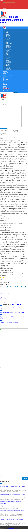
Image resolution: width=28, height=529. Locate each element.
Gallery (4, 5)
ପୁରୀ (7, 53)
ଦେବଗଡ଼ (8, 47)
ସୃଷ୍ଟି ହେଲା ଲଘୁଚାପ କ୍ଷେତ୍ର (5, 297)
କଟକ (7, 31)
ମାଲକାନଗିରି (9, 62)
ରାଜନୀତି (4, 73)
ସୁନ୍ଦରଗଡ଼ (8, 68)
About (4, 4)
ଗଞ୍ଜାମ (7, 42)
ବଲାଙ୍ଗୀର (8, 56)
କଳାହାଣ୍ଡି (8, 34)
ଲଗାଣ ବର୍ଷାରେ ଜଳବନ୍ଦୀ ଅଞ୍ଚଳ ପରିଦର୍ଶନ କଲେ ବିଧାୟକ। (12, 510)
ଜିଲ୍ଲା (4, 28)
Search (1, 476)
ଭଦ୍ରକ (7, 60)
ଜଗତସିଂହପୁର (9, 43)
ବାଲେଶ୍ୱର (8, 57)
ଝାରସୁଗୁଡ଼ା (8, 45)
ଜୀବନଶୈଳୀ (5, 79)
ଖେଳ (4, 80)
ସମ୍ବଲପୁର (8, 67)
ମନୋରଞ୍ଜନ (5, 82)
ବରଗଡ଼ (7, 54)
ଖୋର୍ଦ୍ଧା (7, 39)
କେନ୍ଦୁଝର (8, 35)
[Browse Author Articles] (3, 292)
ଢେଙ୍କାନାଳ (8, 46)
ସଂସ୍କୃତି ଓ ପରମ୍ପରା (7, 75)
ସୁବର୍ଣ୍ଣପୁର (8, 69)
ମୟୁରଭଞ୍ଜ (8, 61)
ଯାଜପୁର (7, 64)
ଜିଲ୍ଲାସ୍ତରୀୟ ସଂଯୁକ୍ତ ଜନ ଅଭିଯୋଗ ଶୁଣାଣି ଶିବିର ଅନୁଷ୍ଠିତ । (13, 494)
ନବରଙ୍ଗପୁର (9, 49)
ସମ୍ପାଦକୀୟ (5, 87)
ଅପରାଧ (4, 86)
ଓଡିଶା (4, 27)
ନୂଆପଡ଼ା (8, 51)
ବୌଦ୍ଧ (7, 58)
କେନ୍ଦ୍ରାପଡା (9, 36)
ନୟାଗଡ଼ (7, 50)
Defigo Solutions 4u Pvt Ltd (12, 528)
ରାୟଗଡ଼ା (8, 65)
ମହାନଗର (5, 71)
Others (4, 8)
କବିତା (4, 83)
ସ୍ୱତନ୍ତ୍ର (5, 90)
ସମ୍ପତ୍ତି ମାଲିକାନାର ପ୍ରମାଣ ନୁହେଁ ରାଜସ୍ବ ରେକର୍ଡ (12, 486)
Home (4, 3)
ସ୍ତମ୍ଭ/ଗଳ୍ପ (6, 88)
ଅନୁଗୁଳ (7, 30)
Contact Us (5, 6)
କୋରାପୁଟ (8, 38)
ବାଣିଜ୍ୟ (5, 76)
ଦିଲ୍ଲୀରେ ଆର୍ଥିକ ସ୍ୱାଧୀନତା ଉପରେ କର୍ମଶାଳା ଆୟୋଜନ (11, 519)
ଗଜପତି (7, 41)
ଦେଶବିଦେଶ (5, 72)
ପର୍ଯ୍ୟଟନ (5, 84)
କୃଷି (4, 77)
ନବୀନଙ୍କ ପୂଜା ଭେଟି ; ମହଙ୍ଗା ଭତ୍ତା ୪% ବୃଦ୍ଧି (8, 302)
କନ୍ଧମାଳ (8, 32)
